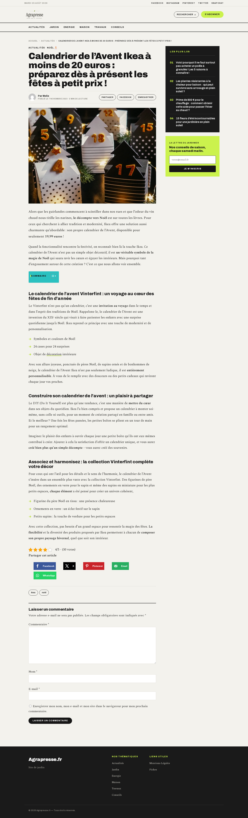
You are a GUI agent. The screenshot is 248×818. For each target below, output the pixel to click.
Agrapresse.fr (45, 759)
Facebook (157, 3)
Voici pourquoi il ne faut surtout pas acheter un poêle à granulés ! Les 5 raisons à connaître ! (195, 67)
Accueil (33, 41)
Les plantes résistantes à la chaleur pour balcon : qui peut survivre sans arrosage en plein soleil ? (195, 86)
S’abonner (212, 14)
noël (44, 592)
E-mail (34, 689)
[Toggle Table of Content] (52, 276)
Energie (69, 27)
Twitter (203, 3)
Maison (85, 27)
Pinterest (189, 3)
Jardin (54, 27)
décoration (54, 354)
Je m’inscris (192, 169)
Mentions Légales (159, 763)
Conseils (117, 27)
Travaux (100, 27)
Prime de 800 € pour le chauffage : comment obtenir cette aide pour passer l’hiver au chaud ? (194, 105)
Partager (107, 97)
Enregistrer (146, 97)
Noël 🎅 (52, 48)
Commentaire (39, 624)
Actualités (37, 27)
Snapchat (217, 3)
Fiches (153, 770)
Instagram (173, 3)
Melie (46, 96)
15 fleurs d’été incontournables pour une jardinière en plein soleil (195, 122)
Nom (33, 671)
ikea (33, 592)
